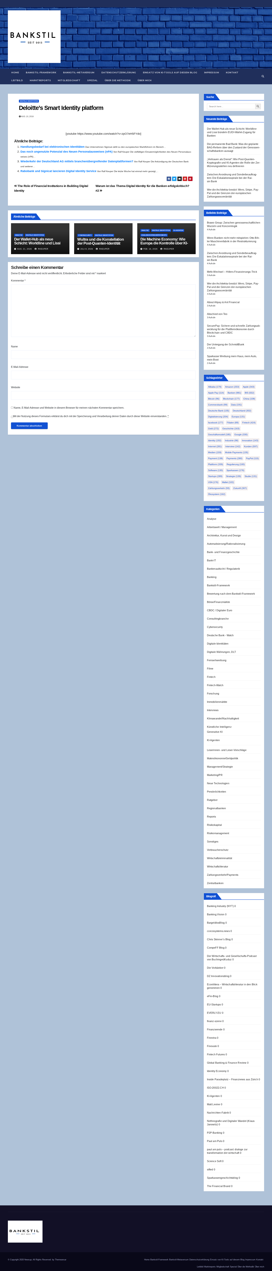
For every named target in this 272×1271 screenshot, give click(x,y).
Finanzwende (215, 1029)
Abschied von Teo (217, 314)
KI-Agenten (178, 230)
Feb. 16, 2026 (150, 249)
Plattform (215, 464)
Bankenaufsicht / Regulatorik (223, 568)
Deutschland (242, 410)
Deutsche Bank (218, 410)
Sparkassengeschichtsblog (222, 1178)
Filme (210, 668)
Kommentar (18, 280)
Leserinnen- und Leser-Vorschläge (226, 750)
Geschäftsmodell (219, 434)
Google (241, 434)
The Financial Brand (218, 1186)
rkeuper (42, 249)
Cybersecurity (85, 235)
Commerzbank (217, 404)
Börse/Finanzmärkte (218, 602)
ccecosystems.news (218, 931)
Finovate (212, 1046)
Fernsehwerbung (217, 660)
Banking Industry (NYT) (220, 906)
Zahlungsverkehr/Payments (154, 235)
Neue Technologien (218, 783)
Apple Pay (216, 392)
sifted (210, 1169)
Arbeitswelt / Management (222, 527)
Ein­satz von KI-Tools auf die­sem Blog (170, 72)
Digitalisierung (218, 416)
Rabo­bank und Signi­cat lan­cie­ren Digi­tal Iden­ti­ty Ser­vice (58, 171)
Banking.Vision (215, 914)
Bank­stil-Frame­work (41, 72)
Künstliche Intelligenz (219, 727)
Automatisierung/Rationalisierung (226, 543)
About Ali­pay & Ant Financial (223, 302)
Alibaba (214, 387)
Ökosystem (216, 494)
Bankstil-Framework (218, 585)
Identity (214, 440)
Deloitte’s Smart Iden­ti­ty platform (61, 108)
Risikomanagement (218, 833)
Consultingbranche (218, 618)
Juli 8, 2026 (86, 249)
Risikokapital (214, 825)
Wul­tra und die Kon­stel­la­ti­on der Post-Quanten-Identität (100, 241)
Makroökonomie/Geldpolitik (222, 758)
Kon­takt (232, 72)
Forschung (213, 693)
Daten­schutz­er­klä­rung (118, 72)
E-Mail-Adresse (19, 367)
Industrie (231, 440)
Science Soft (214, 1161)
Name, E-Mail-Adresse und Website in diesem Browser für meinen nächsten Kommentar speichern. (69, 407)
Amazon (232, 387)
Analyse (19, 235)
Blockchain (231, 398)
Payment (215, 458)
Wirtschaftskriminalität (219, 858)
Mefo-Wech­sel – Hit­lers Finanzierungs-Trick (232, 271)
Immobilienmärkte (217, 702)
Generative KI (215, 732)
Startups (215, 476)
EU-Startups (214, 1004)
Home (15, 72)
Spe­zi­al (92, 80)
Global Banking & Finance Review (226, 1062)
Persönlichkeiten (216, 791)
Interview (232, 446)
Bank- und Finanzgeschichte (223, 552)
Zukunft (240, 488)
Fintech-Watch (215, 685)
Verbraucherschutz (217, 850)
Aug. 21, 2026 (24, 249)
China (249, 398)
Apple (249, 387)
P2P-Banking (214, 1132)
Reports (211, 816)
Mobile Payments (236, 452)
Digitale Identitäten (29, 101)
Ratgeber (212, 800)
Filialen (233, 422)
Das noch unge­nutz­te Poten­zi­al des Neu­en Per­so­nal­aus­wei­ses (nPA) (66, 151)
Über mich (145, 80)
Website (15, 387)
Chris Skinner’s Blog (219, 939)
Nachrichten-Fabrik (218, 1112)
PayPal (252, 458)
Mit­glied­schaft (69, 80)
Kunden (251, 446)
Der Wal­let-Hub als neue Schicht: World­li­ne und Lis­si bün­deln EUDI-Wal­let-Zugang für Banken (38, 245)
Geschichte (231, 428)
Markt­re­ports (40, 80)
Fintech (249, 422)
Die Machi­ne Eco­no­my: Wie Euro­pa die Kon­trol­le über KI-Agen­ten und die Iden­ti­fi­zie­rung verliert (166, 245)
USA (213, 482)
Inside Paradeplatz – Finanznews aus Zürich (232, 1079)
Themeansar (60, 1259)
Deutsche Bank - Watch (220, 635)
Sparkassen (235, 470)
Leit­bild (17, 80)
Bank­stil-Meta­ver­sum (78, 72)
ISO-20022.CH (215, 1087)
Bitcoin (213, 398)
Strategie (233, 476)
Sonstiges (212, 841)
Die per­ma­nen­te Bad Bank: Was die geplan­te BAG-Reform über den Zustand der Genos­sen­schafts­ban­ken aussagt (233, 147)
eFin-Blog (212, 996)
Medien (214, 452)
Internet (215, 446)
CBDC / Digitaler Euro (219, 610)
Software (215, 470)
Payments (234, 458)
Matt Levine (213, 1104)
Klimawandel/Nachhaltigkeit (223, 718)
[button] (263, 76)
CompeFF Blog (215, 947)
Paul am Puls (214, 1141)
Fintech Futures (216, 1054)
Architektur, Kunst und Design (224, 535)
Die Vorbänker (215, 967)
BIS (249, 392)
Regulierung (236, 464)
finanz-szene (214, 1021)
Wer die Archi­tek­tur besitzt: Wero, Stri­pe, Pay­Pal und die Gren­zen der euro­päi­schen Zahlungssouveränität (233, 193)
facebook (215, 422)
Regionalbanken (216, 808)
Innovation (250, 440)
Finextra (211, 1037)
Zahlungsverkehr (219, 488)
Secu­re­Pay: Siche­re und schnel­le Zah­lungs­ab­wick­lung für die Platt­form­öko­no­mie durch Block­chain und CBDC (233, 329)
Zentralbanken (215, 883)
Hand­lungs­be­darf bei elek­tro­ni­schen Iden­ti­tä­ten (52, 146)
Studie (251, 476)
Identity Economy (217, 1071)
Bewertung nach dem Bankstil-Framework (231, 593)
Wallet (228, 482)
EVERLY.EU (214, 1013)
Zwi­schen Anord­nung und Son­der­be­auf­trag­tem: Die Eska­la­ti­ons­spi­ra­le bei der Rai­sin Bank (232, 178)
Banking (211, 577)
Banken (234, 392)
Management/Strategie (220, 766)
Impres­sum (211, 72)
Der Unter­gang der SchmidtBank (225, 344)
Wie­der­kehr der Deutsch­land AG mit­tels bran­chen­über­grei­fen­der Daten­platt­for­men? (76, 161)
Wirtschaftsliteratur (217, 866)
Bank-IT (211, 560)
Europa (238, 416)
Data (236, 404)
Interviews (213, 710)
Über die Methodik (118, 80)
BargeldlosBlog (216, 922)
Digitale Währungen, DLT (221, 652)
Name (14, 346)
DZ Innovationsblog (218, 976)
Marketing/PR (215, 775)
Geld (213, 428)
